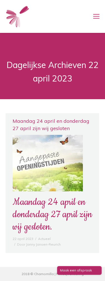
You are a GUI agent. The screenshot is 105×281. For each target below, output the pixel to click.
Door (39, 244)
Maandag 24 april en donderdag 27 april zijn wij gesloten (51, 125)
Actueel (44, 239)
